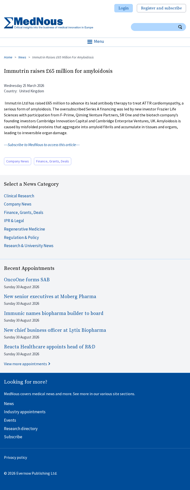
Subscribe (13, 436)
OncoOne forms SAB (27, 280)
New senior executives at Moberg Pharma (50, 297)
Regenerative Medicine (24, 229)
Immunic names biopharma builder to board (53, 313)
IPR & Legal (14, 220)
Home (8, 57)
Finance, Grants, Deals (52, 161)
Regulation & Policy (21, 237)
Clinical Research (19, 196)
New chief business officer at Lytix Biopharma (55, 330)
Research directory (21, 428)
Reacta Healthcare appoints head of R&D (49, 347)
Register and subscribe (161, 8)
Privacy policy (15, 457)
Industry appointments (25, 411)
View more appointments (25, 363)
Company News (17, 161)
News (22, 57)
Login (124, 8)
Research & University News (28, 245)
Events (10, 420)
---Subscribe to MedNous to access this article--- (42, 144)
